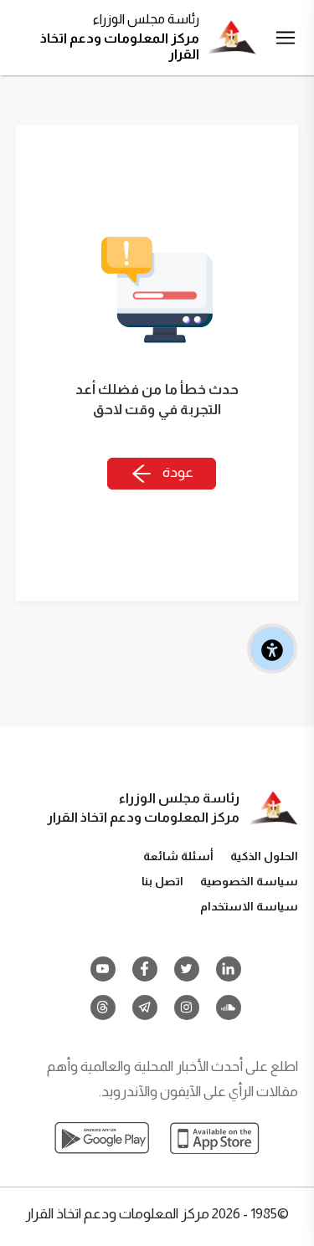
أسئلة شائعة (178, 856)
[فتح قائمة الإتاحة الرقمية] (272, 648)
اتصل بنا (162, 881)
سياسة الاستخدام (249, 906)
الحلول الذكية (264, 856)
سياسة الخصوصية (249, 881)
